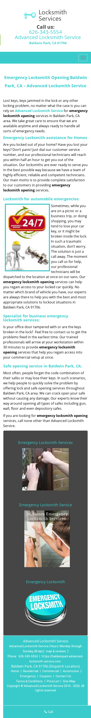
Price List (53, 681)
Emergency (28, 676)
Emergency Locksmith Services (45, 442)
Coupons (46, 676)
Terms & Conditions (29, 681)
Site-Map (69, 681)
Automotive (71, 671)
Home (15, 671)
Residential (30, 671)
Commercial (50, 671)
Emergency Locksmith (45, 581)
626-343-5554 (45, 31)
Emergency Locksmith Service (45, 504)
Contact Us (63, 676)
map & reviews (56, 651)
